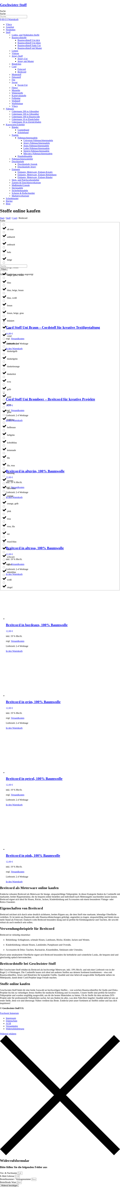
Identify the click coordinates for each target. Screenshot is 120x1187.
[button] (63, 32)
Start (2, 218)
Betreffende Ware (8, 1182)
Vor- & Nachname (9, 1173)
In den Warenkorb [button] (14, 348)
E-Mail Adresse (7, 1176)
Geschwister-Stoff (13, 5)
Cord (14, 218)
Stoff (8, 218)
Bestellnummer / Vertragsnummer (15, 1179)
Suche (3, 11)
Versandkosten (17, 338)
